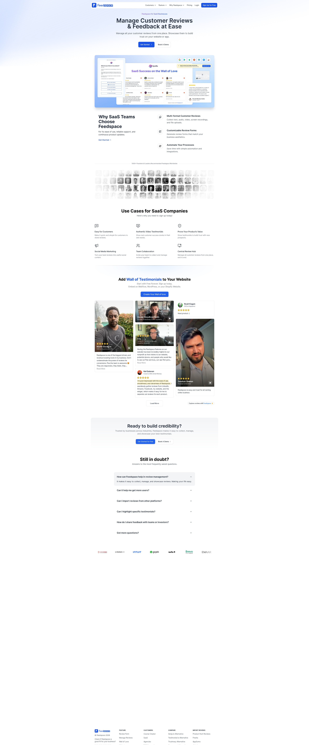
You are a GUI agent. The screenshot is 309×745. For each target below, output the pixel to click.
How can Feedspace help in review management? (142, 476)
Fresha (195, 738)
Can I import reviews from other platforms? (139, 501)
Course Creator (150, 734)
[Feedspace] (105, 731)
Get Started (145, 44)
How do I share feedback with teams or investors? (143, 522)
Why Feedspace (175, 5)
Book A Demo (163, 44)
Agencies (147, 742)
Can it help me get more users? (133, 490)
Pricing (189, 5)
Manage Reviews (126, 738)
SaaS (146, 738)
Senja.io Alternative (175, 734)
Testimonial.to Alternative (178, 738)
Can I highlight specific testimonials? (136, 511)
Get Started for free (145, 441)
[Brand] (102, 5)
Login (197, 5)
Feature (162, 5)
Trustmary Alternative (176, 742)
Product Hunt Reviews (201, 734)
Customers (149, 5)
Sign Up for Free (209, 5)
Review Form (124, 734)
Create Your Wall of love (155, 294)
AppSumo (196, 742)
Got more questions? (128, 533)
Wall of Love (124, 742)
